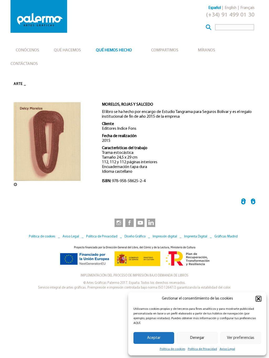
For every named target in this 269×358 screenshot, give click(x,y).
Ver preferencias (240, 338)
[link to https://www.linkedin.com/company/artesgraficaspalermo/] (151, 222)
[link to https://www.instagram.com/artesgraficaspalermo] (117, 222)
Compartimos (164, 50)
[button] (258, 298)
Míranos (206, 50)
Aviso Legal (227, 349)
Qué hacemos (67, 50)
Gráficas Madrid (226, 236)
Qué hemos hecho (114, 50)
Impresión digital (165, 236)
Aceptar (154, 338)
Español (214, 8)
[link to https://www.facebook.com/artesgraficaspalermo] (129, 222)
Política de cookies (172, 349)
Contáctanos (24, 64)
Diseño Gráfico (135, 236)
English (230, 8)
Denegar (197, 338)
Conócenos (27, 50)
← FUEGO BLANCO (243, 202)
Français (247, 8)
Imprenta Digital (195, 236)
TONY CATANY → (253, 202)
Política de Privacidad (202, 349)
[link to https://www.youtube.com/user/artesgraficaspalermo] (140, 222)
